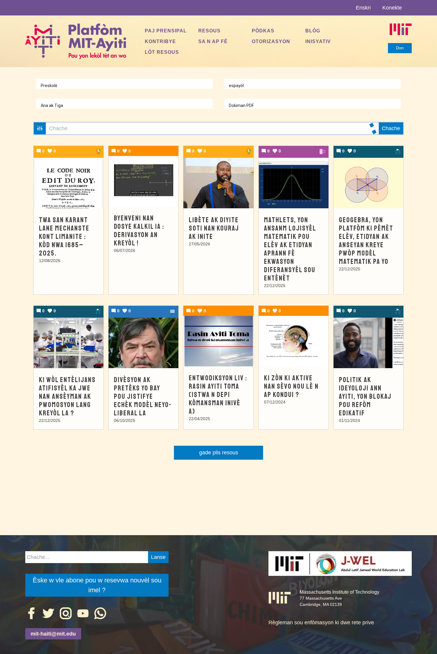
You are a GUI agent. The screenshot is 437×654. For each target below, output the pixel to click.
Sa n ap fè (213, 41)
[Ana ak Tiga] (124, 105)
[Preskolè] (124, 85)
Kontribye (160, 41)
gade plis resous (218, 453)
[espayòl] (312, 85)
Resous (209, 30)
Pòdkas (263, 30)
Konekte (392, 8)
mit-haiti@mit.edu (53, 634)
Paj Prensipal (166, 30)
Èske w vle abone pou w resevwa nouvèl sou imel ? (97, 584)
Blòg (312, 30)
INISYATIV (318, 41)
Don (400, 47)
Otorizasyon (271, 41)
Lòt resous (162, 52)
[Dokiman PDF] (312, 105)
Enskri (363, 8)
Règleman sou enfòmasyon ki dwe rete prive (321, 622)
